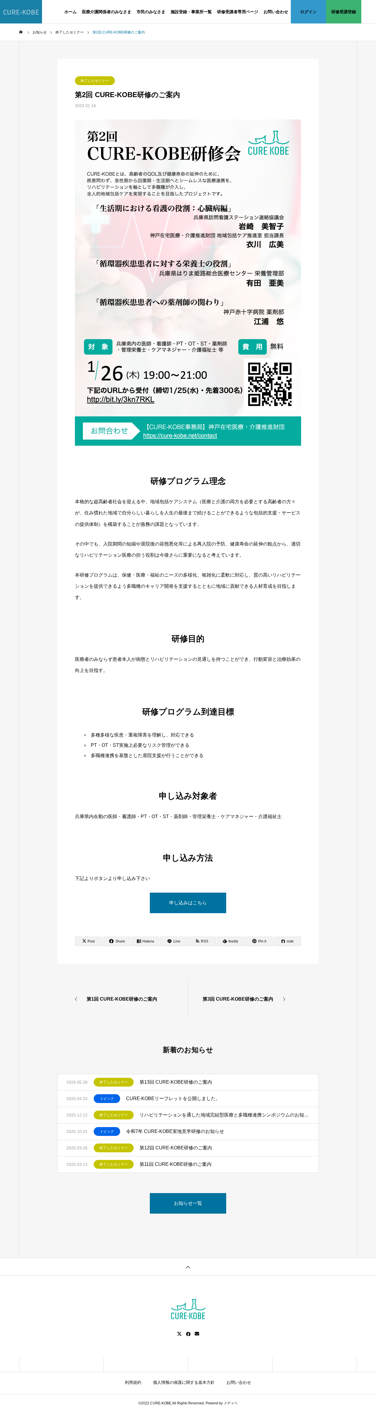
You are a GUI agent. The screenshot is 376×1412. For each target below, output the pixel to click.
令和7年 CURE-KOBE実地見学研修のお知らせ (175, 1131)
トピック (107, 1099)
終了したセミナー (95, 81)
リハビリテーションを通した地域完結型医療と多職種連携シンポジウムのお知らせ (225, 1114)
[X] (179, 1334)
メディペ (231, 1403)
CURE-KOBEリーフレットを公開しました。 (173, 1098)
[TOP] (188, 1267)
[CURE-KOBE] (188, 1309)
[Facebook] (188, 1334)
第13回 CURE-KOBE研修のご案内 (176, 1082)
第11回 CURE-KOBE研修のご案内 (176, 1164)
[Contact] (197, 1334)
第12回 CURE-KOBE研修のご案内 (176, 1147)
